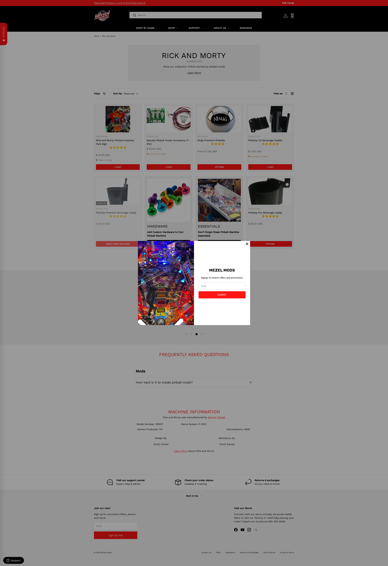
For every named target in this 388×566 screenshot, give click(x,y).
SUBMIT (222, 294)
